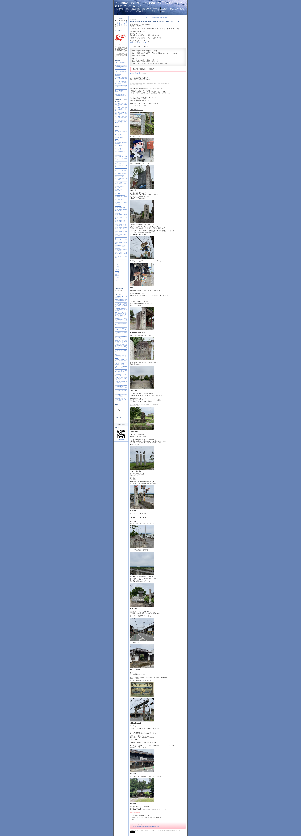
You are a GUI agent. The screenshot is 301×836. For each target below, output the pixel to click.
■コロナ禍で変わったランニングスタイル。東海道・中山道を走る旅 (121, 357)
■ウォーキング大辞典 (119, 396)
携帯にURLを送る (121, 439)
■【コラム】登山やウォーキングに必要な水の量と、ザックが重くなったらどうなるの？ (121, 370)
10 (117, 23)
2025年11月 (117, 280)
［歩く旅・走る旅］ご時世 (120, 207)
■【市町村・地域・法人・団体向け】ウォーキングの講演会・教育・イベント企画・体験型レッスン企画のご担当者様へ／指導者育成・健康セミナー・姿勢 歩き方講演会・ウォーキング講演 (121, 348)
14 (124, 23)
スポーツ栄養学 (118, 135)
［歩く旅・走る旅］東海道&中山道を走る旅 (166, 830)
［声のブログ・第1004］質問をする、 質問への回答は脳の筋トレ (121, 117)
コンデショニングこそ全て (120, 134)
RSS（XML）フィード (119, 420)
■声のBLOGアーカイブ (119, 364)
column (116, 128)
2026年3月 (117, 274)
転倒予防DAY (117, 143)
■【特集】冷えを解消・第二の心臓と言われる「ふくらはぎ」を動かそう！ (121, 378)
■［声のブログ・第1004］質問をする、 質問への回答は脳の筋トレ (121, 78)
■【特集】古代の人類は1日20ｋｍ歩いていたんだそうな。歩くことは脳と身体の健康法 (121, 385)
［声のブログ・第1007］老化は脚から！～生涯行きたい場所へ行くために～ (121, 104)
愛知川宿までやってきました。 (139, 42)
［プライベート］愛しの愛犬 (120, 173)
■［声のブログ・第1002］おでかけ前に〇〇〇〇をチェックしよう (121, 86)
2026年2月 (117, 275)
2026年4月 (117, 272)
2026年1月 (117, 277)
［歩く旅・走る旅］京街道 (120, 220)
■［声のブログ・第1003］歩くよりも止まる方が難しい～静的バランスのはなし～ (121, 82)
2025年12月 (117, 278)
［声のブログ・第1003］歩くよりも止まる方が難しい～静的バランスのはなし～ (121, 121)
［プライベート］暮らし (119, 175)
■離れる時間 (117, 75)
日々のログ (117, 140)
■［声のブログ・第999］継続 (120, 95)
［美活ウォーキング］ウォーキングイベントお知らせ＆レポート (121, 253)
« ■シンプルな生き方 (150, 17)
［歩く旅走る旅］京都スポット (121, 245)
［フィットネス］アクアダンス (121, 156)
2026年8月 (117, 266)
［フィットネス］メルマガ (120, 163)
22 (126, 24)
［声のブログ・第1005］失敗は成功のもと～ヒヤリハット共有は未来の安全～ (121, 113)
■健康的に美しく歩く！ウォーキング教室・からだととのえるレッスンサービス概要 (121, 341)
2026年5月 (117, 271)
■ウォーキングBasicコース (120, 338)
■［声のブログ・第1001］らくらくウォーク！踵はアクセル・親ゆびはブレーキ (121, 90)
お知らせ (116, 130)
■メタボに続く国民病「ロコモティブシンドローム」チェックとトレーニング (121, 394)
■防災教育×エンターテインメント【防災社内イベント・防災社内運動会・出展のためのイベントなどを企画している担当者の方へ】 (121, 304)
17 (117, 24)
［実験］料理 (117, 193)
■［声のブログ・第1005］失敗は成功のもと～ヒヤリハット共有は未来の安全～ (121, 73)
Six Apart (123, 424)
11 (119, 23)
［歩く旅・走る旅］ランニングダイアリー (149, 830)
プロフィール (118, 417)
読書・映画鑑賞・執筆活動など (121, 142)
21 (124, 24)
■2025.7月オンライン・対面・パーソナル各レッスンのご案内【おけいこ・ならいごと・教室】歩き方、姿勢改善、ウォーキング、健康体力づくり (121, 314)
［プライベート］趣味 (119, 176)
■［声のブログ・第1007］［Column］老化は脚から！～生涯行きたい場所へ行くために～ (121, 64)
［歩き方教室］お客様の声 (120, 195)
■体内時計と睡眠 (118, 372)
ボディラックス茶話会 (119, 137)
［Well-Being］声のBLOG (120, 146)
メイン (157, 17)
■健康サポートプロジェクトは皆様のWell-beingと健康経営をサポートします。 (121, 336)
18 (119, 24)
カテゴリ (117, 126)
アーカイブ (117, 264)
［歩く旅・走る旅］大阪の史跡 (121, 227)
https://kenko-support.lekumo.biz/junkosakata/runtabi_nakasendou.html (145, 826)
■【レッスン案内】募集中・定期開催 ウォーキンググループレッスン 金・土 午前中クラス (121, 327)
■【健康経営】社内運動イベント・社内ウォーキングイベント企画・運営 (121, 309)
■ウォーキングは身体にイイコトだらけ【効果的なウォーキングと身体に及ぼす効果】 (121, 399)
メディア (116, 139)
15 (126, 23)
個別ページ (178, 830)
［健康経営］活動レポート (120, 189)
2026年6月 (117, 269)
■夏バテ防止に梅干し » (165, 17)
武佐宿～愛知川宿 (135, 73)
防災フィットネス (118, 145)
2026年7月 (117, 267)
